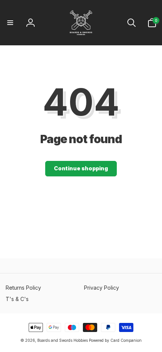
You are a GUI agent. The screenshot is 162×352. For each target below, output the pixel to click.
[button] (10, 22)
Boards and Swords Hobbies (62, 340)
